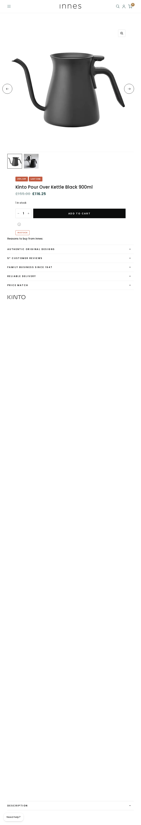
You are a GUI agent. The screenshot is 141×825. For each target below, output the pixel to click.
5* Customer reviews (25, 258)
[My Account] (124, 6)
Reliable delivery (21, 276)
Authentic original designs (31, 249)
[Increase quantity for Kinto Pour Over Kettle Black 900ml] (28, 213)
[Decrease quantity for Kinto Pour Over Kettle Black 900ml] (18, 213)
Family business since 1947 (29, 267)
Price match (17, 285)
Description (17, 805)
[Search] (118, 6)
